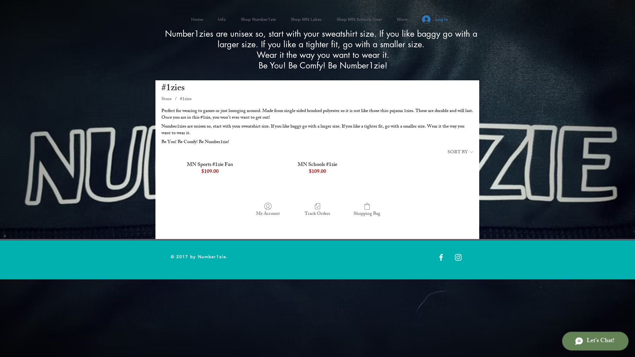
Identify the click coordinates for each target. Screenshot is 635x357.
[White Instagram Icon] (458, 257)
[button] (306, 19)
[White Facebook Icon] (441, 257)
